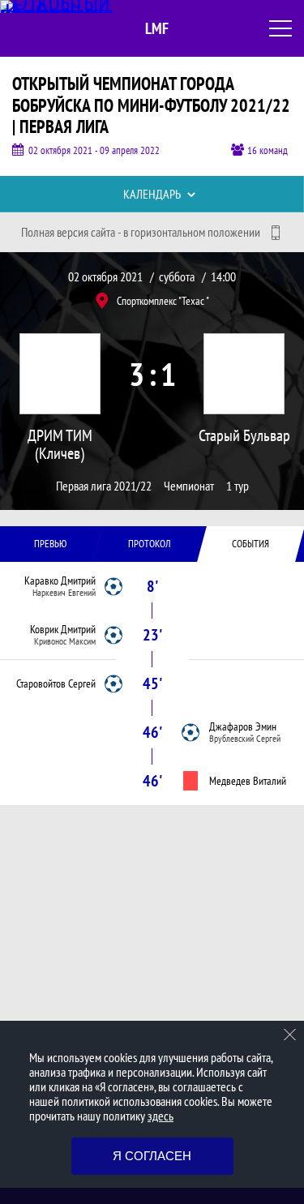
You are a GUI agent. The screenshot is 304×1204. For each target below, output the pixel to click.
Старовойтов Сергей (56, 683)
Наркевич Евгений (64, 592)
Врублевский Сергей (244, 738)
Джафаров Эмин (242, 726)
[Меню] (280, 28)
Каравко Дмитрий (60, 580)
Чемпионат (189, 486)
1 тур (237, 486)
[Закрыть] (290, 1034)
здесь (160, 1116)
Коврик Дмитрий (63, 629)
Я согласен (152, 1156)
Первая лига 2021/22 (104, 486)
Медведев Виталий (247, 780)
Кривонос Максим (65, 641)
